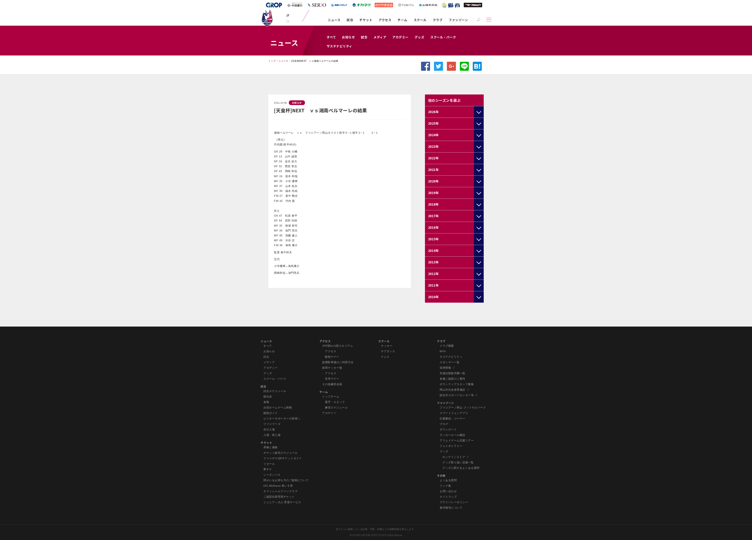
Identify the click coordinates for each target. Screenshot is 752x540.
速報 (266, 402)
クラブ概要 (447, 345)
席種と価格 (270, 447)
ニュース (334, 19)
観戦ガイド (270, 413)
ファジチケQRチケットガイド (282, 458)
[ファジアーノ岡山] (267, 18)
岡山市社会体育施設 (452, 389)
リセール (269, 463)
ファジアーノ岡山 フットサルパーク (463, 407)
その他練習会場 (332, 384)
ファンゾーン (458, 19)
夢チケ (267, 469)
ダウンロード (448, 429)
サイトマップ (448, 496)
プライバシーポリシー (454, 502)
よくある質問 (448, 480)
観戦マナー (332, 356)
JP (287, 15)
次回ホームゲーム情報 (277, 407)
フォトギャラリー (451, 445)
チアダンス (388, 351)
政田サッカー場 (332, 367)
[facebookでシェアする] (425, 66)
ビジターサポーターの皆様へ (281, 418)
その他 (441, 475)
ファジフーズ (271, 424)
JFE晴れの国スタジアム (337, 345)
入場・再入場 (271, 435)
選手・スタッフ (335, 402)
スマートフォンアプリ (454, 413)
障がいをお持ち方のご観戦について (286, 480)
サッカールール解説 (452, 435)
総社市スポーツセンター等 (457, 395)
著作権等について (451, 507)
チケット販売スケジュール (280, 452)
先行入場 (269, 429)
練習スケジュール (336, 407)
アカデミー (400, 37)
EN (287, 21)
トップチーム (330, 396)
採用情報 (445, 367)
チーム (402, 19)
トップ (272, 61)
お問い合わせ (448, 491)
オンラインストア (453, 456)
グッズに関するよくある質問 (460, 467)
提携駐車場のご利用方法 (337, 362)
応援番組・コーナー (452, 418)
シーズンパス (271, 474)
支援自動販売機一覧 (452, 373)
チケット (365, 19)
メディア (379, 37)
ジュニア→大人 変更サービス (282, 502)
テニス (385, 356)
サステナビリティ (339, 46)
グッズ (419, 37)
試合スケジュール (274, 391)
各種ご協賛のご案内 (452, 378)
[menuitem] (334, 22)
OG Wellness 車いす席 (278, 485)
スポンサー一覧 (449, 362)
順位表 (267, 396)
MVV (443, 351)
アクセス (385, 19)
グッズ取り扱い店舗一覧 (458, 462)
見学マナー (332, 378)
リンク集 (445, 485)
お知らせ (348, 37)
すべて (331, 37)
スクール (420, 19)
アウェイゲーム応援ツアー (457, 440)
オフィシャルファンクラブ (280, 491)
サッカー (386, 345)
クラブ (437, 19)
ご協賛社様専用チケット (279, 496)
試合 (350, 19)
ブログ (444, 424)
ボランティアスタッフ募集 (457, 384)
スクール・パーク (443, 37)
